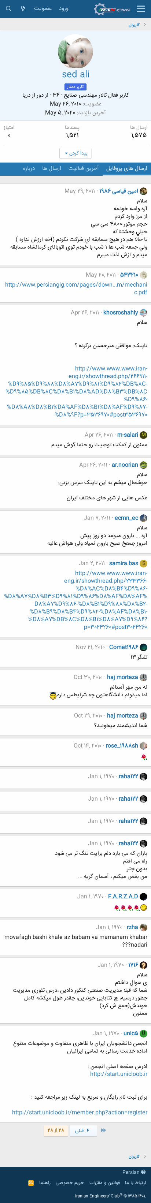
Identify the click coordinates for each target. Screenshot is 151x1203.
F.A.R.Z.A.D (123, 896)
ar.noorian (125, 465)
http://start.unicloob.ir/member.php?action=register (79, 1112)
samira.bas (123, 563)
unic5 (131, 1033)
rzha (132, 927)
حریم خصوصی (70, 1183)
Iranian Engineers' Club (110, 1196)
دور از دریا (33, 95)
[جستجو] (8, 9)
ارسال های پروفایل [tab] (126, 168)
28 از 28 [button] (56, 1130)
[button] (141, 9)
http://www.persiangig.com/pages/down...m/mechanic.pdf (76, 288)
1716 (133, 965)
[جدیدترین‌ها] (23, 9)
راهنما (45, 1183)
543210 (129, 275)
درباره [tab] (29, 168)
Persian (131, 1173)
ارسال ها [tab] (51, 168)
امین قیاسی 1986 (118, 191)
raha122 (128, 776)
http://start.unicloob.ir (118, 1074)
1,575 (139, 135)
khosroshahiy (120, 312)
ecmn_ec (126, 518)
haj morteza (122, 677)
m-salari (127, 435)
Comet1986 (123, 647)
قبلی (80, 1131)
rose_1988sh (122, 746)
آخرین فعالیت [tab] (84, 168)
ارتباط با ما (135, 1183)
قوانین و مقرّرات (104, 1183)
